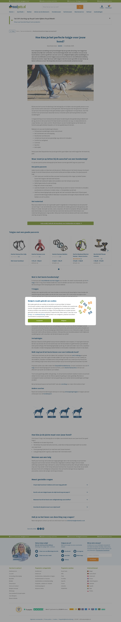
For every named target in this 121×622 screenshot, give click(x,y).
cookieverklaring (40, 314)
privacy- (30, 314)
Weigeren (63, 320)
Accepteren (39, 320)
